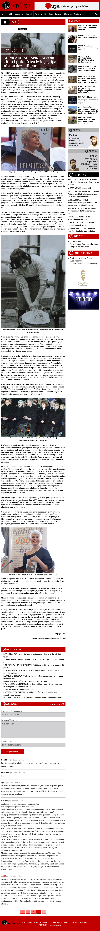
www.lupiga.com (55, 925)
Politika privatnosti (78, 922)
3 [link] (38, 912)
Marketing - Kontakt (59, 922)
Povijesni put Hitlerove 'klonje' (81, 258)
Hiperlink (29, 14)
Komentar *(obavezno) (10, 720)
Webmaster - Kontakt (37, 922)
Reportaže (49, 14)
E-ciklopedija (80, 253)
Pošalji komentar (12, 752)
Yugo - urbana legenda (78, 261)
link (2, 776)
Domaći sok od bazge (78, 241)
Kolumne (38, 14)
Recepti (76, 236)
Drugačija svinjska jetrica (79, 247)
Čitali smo (68, 14)
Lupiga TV (19, 14)
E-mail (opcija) (6, 741)
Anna (3, 876)
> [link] (44, 912)
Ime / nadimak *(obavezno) (11, 711)
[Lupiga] (16, 5)
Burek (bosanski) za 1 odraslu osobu (84, 244)
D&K (10, 14)
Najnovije (74, 21)
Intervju (58, 14)
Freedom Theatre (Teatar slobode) (83, 264)
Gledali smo (79, 14)
